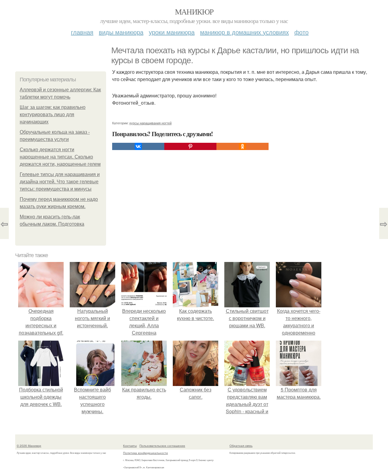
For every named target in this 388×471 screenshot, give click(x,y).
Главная (82, 32)
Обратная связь (241, 445)
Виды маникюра (121, 32)
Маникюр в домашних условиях (244, 32)
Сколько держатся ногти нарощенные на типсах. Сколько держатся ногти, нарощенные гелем (60, 157)
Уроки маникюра (172, 32)
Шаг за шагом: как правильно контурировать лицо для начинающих (52, 114)
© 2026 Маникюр (29, 445)
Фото (301, 32)
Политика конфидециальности (145, 453)
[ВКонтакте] (138, 146)
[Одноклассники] (242, 146)
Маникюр (194, 11)
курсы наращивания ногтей (150, 122)
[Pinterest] (190, 146)
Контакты (130, 445)
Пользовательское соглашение (162, 445)
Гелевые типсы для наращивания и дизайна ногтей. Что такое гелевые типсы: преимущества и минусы (60, 181)
